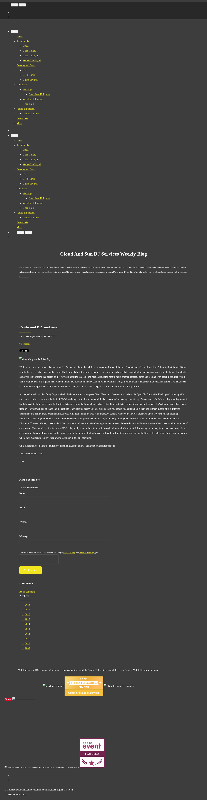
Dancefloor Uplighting (39, 94)
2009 (27, 648)
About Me (22, 84)
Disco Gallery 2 (30, 55)
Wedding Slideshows (33, 99)
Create (24, 794)
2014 (27, 624)
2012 (27, 633)
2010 (27, 643)
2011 (27, 638)
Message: (24, 536)
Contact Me (22, 118)
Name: (22, 493)
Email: (22, 507)
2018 (27, 604)
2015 (27, 619)
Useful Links (29, 75)
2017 (27, 609)
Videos (26, 46)
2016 (27, 614)
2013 (27, 629)
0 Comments (24, 344)
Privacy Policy (69, 552)
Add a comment (27, 591)
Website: (23, 522)
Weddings (27, 89)
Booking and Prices (26, 65)
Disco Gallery (29, 50)
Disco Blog (28, 104)
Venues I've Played (32, 60)
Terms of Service (86, 552)
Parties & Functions (26, 108)
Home (20, 36)
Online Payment (30, 79)
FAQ (25, 70)
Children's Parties (31, 113)
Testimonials (23, 41)
